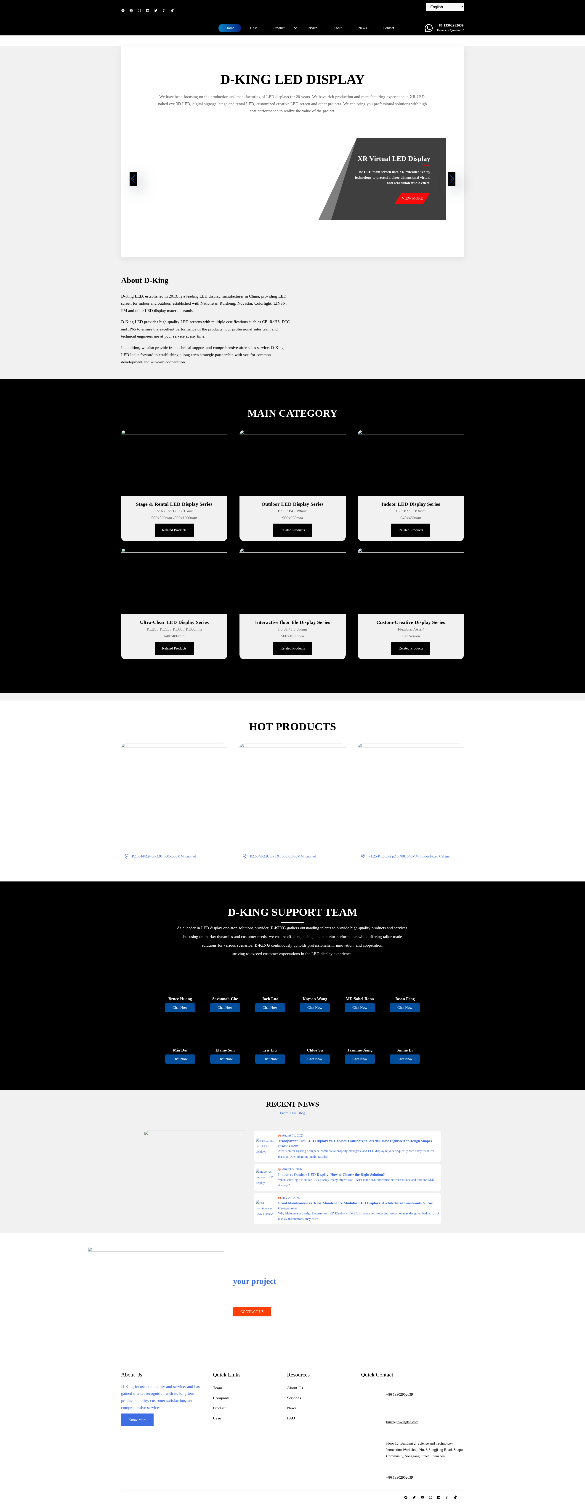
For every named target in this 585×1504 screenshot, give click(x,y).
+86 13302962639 (314, 1312)
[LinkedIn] (147, 10)
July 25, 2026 (291, 1198)
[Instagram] (139, 10)
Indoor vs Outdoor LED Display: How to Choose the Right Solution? (331, 1175)
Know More (137, 1420)
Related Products (174, 530)
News (291, 1408)
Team (217, 1388)
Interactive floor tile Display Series (292, 622)
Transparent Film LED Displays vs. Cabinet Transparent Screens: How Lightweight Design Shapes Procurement (355, 1143)
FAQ (291, 1418)
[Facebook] (123, 10)
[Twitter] (156, 10)
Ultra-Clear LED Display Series (174, 622)
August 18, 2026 (292, 1135)
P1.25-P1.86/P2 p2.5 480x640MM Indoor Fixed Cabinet (409, 856)
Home (229, 28)
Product (219, 1408)
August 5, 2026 (292, 1169)
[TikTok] (172, 10)
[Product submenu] (295, 28)
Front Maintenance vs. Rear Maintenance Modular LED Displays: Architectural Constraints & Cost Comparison (355, 1205)
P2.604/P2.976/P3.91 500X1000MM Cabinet (283, 856)
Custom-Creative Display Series (410, 622)
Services (294, 1398)
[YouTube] (131, 10)
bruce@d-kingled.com (402, 1422)
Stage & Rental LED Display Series (174, 504)
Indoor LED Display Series (410, 504)
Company (221, 1398)
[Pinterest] (164, 10)
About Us (295, 1388)
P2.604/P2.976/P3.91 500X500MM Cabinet (164, 856)
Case (217, 1418)
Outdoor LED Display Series (292, 504)
